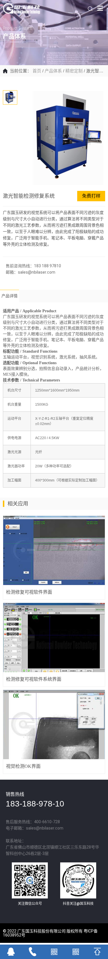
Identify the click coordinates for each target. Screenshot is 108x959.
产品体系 (53, 70)
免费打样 (91, 195)
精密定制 (74, 70)
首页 (37, 70)
